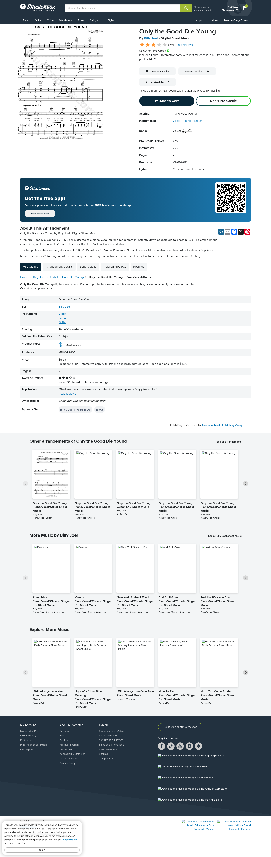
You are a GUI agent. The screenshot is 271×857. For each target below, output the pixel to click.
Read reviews (184, 45)
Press (63, 735)
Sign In (234, 6)
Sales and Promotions (111, 745)
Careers (64, 731)
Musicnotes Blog (108, 735)
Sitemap (103, 754)
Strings (94, 20)
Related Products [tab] (115, 266)
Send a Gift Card (202, 10)
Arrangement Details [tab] (59, 266)
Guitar (38, 20)
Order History (28, 735)
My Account (229, 9)
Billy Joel (151, 38)
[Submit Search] (186, 8)
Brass (81, 20)
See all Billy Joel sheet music (225, 535)
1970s (99, 409)
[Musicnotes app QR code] (230, 199)
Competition (106, 758)
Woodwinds (65, 20)
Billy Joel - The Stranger (75, 409)
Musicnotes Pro (201, 7)
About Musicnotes (71, 725)
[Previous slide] (25, 483)
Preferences (27, 740)
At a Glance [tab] (30, 266)
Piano (26, 20)
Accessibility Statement (73, 754)
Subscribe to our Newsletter (181, 727)
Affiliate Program (69, 745)
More (215, 21)
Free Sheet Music (109, 749)
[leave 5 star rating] (165, 45)
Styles (111, 20)
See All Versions (194, 71)
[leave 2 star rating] (148, 45)
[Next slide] (245, 483)
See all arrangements (229, 441)
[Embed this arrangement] (221, 232)
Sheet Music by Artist (111, 731)
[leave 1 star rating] (142, 45)
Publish (64, 740)
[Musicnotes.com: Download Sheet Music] (37, 7)
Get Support (27, 749)
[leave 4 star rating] (159, 45)
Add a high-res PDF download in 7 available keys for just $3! (181, 90)
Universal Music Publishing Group (222, 425)
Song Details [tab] (88, 266)
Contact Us (66, 749)
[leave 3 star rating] (153, 45)
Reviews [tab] (138, 266)
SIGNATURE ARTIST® (111, 740)
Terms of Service (69, 758)
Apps (199, 20)
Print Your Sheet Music (33, 745)
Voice (50, 20)
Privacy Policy (67, 763)
